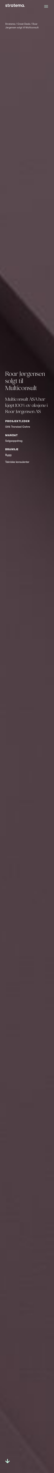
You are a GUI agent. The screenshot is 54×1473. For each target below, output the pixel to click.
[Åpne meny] (46, 6)
